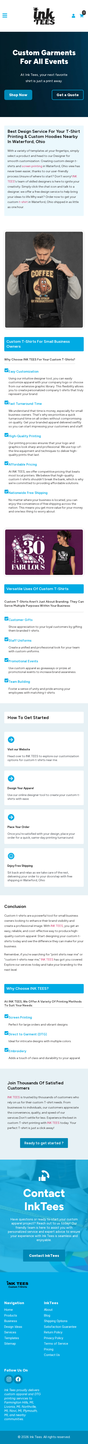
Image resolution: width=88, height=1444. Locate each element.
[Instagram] (8, 1379)
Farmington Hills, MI (18, 1402)
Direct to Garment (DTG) (28, 1034)
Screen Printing (20, 1017)
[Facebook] (18, 1379)
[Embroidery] (6, 1050)
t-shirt (23, 202)
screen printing (32, 166)
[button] (4, 16)
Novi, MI (15, 1411)
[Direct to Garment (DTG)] (6, 1033)
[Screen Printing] (6, 1016)
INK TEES (57, 926)
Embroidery (17, 1051)
